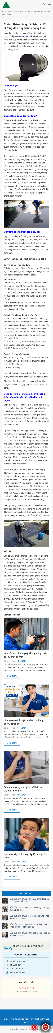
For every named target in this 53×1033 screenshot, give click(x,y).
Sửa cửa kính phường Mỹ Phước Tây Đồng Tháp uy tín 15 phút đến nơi (28, 925)
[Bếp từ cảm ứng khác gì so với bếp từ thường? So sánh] (26, 767)
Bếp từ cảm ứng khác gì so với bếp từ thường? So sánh (23, 789)
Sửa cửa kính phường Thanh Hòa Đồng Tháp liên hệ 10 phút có (29, 917)
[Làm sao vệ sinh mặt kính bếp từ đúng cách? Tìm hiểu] (26, 700)
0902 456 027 (26, 988)
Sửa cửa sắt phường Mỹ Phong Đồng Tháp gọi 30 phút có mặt (25, 655)
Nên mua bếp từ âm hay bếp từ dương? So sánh (25, 856)
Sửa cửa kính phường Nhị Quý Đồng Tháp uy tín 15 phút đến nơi (29, 900)
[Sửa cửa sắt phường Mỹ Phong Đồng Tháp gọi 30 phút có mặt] (26, 633)
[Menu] (49, 4)
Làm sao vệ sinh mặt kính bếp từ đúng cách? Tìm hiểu (23, 722)
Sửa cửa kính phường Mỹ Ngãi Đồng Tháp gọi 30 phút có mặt (30, 934)
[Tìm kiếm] (44, 4)
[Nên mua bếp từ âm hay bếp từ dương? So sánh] (26, 834)
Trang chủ (6, 11)
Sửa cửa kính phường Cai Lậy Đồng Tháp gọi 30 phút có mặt (30, 908)
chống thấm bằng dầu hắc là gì (23, 36)
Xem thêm (12, 676)
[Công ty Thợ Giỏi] (22, 4)
